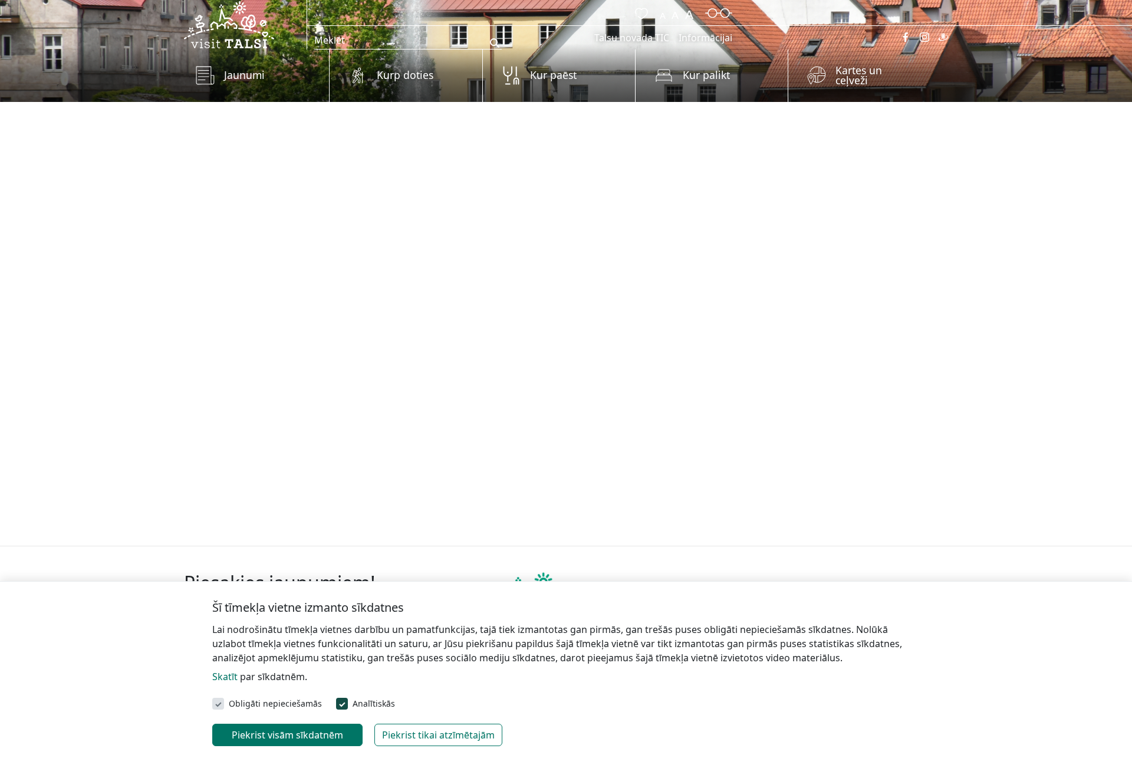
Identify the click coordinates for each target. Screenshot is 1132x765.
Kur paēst (553, 75)
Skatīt (225, 676)
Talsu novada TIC (631, 37)
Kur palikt (706, 75)
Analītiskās (374, 703)
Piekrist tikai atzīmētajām (438, 734)
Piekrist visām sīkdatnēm (287, 734)
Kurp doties (405, 75)
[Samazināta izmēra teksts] (663, 11)
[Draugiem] (943, 37)
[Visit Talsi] (229, 23)
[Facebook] (905, 37)
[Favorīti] (639, 11)
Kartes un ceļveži (858, 75)
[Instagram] (924, 37)
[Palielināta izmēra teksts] (689, 11)
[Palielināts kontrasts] (718, 11)
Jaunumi (244, 75)
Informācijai (705, 37)
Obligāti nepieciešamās (275, 703)
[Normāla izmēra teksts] (675, 11)
